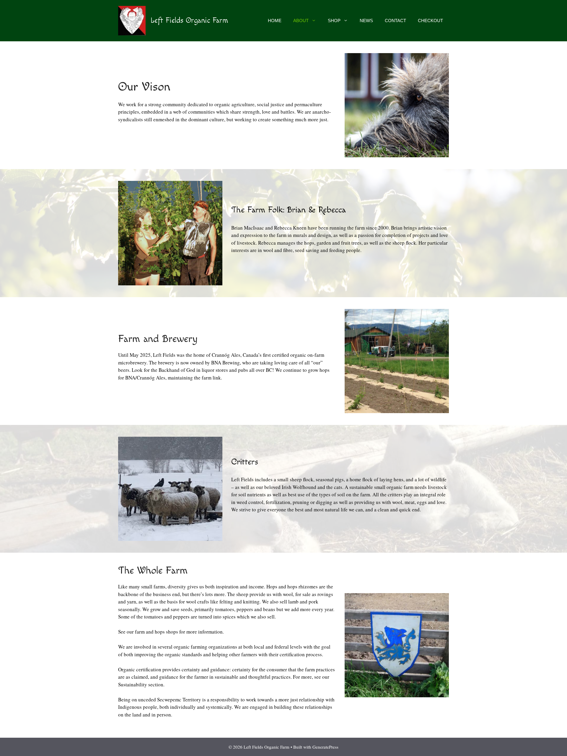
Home (274, 20)
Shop (334, 20)
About (301, 20)
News (366, 20)
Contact (395, 20)
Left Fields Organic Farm (189, 20)
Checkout (430, 20)
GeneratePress (325, 747)
